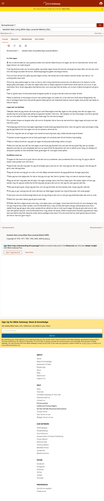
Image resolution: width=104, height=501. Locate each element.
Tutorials (40, 392)
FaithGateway (42, 428)
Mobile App (41, 367)
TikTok (39, 472)
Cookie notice (42, 412)
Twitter (39, 475)
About (39, 359)
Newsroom (41, 376)
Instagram (41, 467)
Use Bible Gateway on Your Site (49, 395)
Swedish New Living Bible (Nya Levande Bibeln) (26, 235)
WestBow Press (43, 447)
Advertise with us (43, 397)
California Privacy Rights (47, 406)
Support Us (41, 378)
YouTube (40, 478)
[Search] (100, 25)
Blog (38, 373)
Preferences (41, 491)
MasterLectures (43, 453)
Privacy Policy (86, 343)
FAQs (39, 389)
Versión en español (44, 488)
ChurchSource (42, 433)
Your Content (39, 39)
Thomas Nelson (43, 445)
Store (39, 370)
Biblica (47, 239)
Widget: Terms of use (45, 417)
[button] (101, 3)
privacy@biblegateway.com (11, 345)
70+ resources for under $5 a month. (51, 9)
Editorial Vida (42, 442)
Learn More (29, 252)
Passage (5, 39)
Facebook (40, 464)
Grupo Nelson (42, 439)
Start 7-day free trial (13, 252)
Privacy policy (42, 403)
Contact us (41, 400)
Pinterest (40, 469)
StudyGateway (42, 431)
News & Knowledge (44, 361)
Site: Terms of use (43, 414)
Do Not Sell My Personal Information (52, 409)
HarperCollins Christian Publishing (50, 436)
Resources (14, 39)
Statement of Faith (44, 364)
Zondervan (41, 450)
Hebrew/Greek (26, 39)
